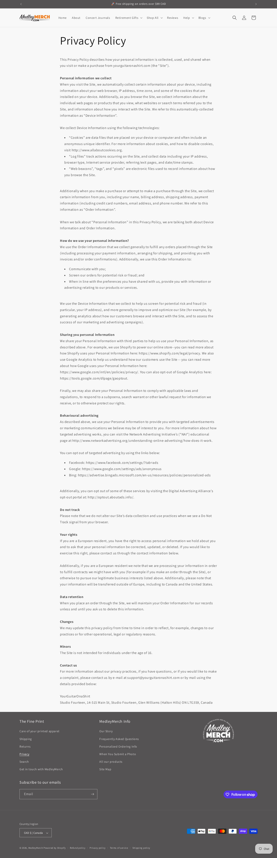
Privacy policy (98, 847)
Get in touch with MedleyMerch (41, 769)
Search (24, 762)
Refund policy (77, 847)
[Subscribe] (92, 794)
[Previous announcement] (21, 4)
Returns (25, 746)
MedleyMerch (35, 848)
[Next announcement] (256, 4)
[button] (128, 17)
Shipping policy (141, 847)
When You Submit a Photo (117, 754)
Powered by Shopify (54, 848)
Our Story (106, 731)
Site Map (105, 769)
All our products (110, 762)
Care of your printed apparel (39, 731)
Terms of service (119, 847)
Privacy (24, 754)
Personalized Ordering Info (118, 746)
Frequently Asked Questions (119, 739)
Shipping (25, 739)
